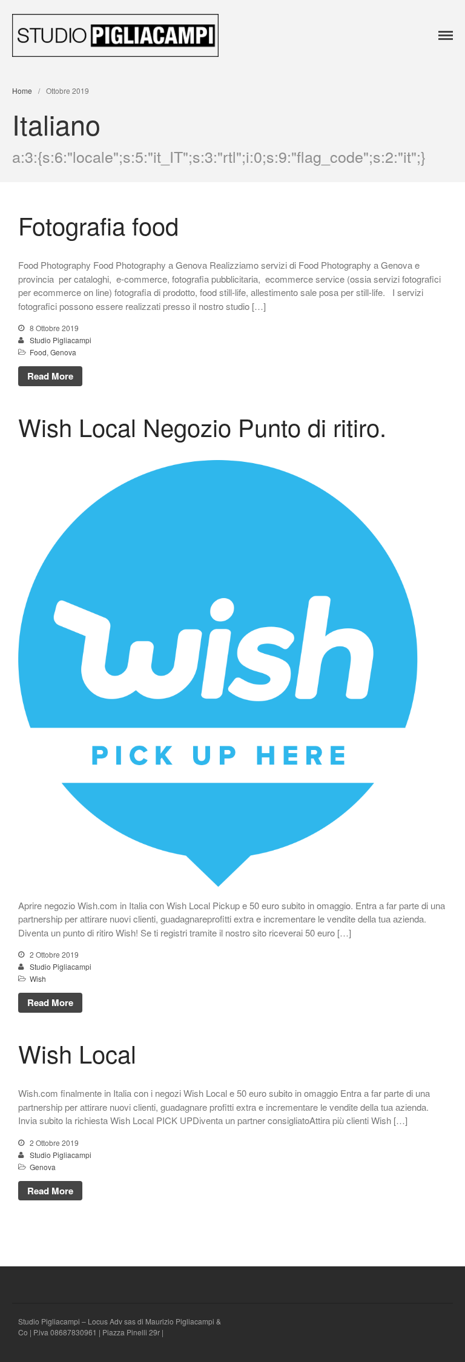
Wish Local (77, 1053)
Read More (50, 376)
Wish (38, 978)
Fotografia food (98, 225)
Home (22, 90)
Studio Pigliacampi (60, 340)
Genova (63, 352)
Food (38, 352)
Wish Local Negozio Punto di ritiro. (202, 426)
